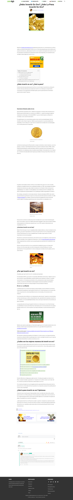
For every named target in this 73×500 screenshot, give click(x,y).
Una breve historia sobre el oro (25, 73)
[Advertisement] (36, 39)
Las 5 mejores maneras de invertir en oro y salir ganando (29, 418)
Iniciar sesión (20, 433)
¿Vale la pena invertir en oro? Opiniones (26, 81)
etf (24, 410)
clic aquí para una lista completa (39, 366)
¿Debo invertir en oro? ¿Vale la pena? (25, 72)
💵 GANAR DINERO (25, 1)
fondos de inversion (28, 410)
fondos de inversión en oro (27, 47)
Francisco (29, 454)
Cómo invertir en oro (45, 331)
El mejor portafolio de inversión (33, 331)
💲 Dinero (44, 1)
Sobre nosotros (50, 484)
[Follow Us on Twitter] (51, 482)
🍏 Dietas (60, 1)
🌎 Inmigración (34, 1)
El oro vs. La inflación (24, 78)
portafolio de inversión (22, 328)
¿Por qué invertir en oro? (23, 76)
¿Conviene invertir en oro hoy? (25, 75)
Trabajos (29, 490)
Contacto (49, 493)
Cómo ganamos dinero (51, 486)
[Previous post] (18, 417)
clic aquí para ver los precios (39, 350)
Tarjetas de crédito (31, 488)
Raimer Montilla (40, 10)
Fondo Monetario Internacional (48, 239)
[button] (64, 1)
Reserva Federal (21, 197)
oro (38, 410)
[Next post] (54, 417)
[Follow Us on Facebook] (49, 482)
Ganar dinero (30, 481)
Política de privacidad (51, 491)
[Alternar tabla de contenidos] (38, 70)
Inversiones (20, 408)
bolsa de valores (21, 410)
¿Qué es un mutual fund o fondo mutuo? (44, 417)
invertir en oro (35, 410)
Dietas (29, 492)
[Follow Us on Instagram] (55, 482)
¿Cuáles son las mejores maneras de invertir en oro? (28, 79)
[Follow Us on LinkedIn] (53, 482)
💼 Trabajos (53, 1)
